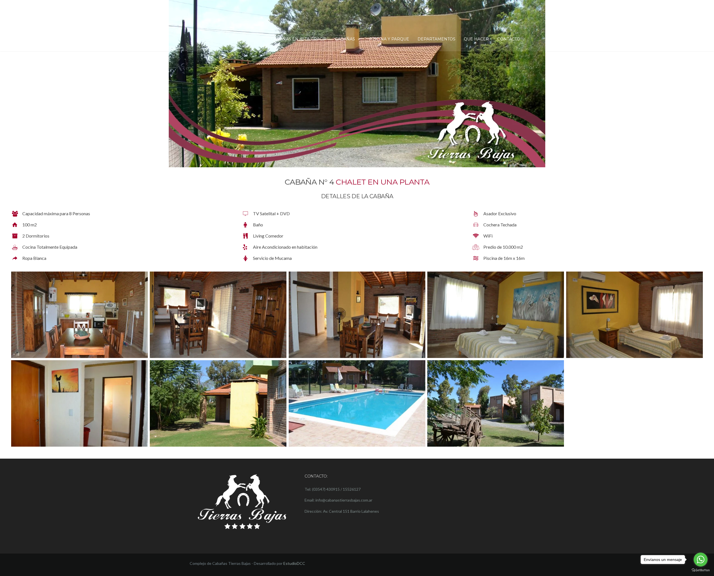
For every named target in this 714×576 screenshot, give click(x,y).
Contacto (508, 39)
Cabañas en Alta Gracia (299, 39)
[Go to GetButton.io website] (701, 570)
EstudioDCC (294, 563)
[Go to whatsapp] (701, 560)
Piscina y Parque (389, 39)
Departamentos (436, 39)
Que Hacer (476, 39)
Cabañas (345, 39)
